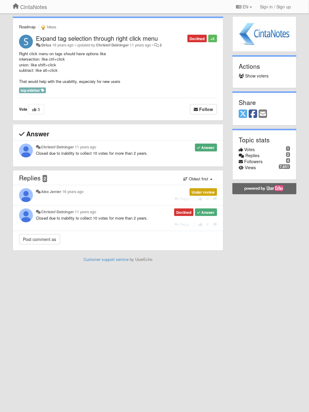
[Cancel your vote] (207, 198)
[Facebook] (253, 114)
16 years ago (73, 191)
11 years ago (85, 147)
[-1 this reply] (215, 198)
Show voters (256, 76)
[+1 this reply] (200, 198)
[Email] (263, 114)
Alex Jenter (51, 191)
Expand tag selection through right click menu (97, 38)
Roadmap (27, 27)
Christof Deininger (112, 45)
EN (245, 7)
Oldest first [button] (198, 179)
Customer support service (106, 259)
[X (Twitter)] (243, 114)
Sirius (46, 45)
